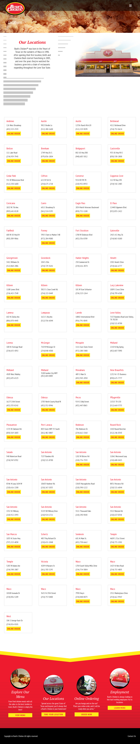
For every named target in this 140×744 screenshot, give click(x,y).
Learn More (119, 707)
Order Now (86, 714)
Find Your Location (53, 714)
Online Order (13, 133)
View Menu (20, 715)
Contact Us (132, 736)
